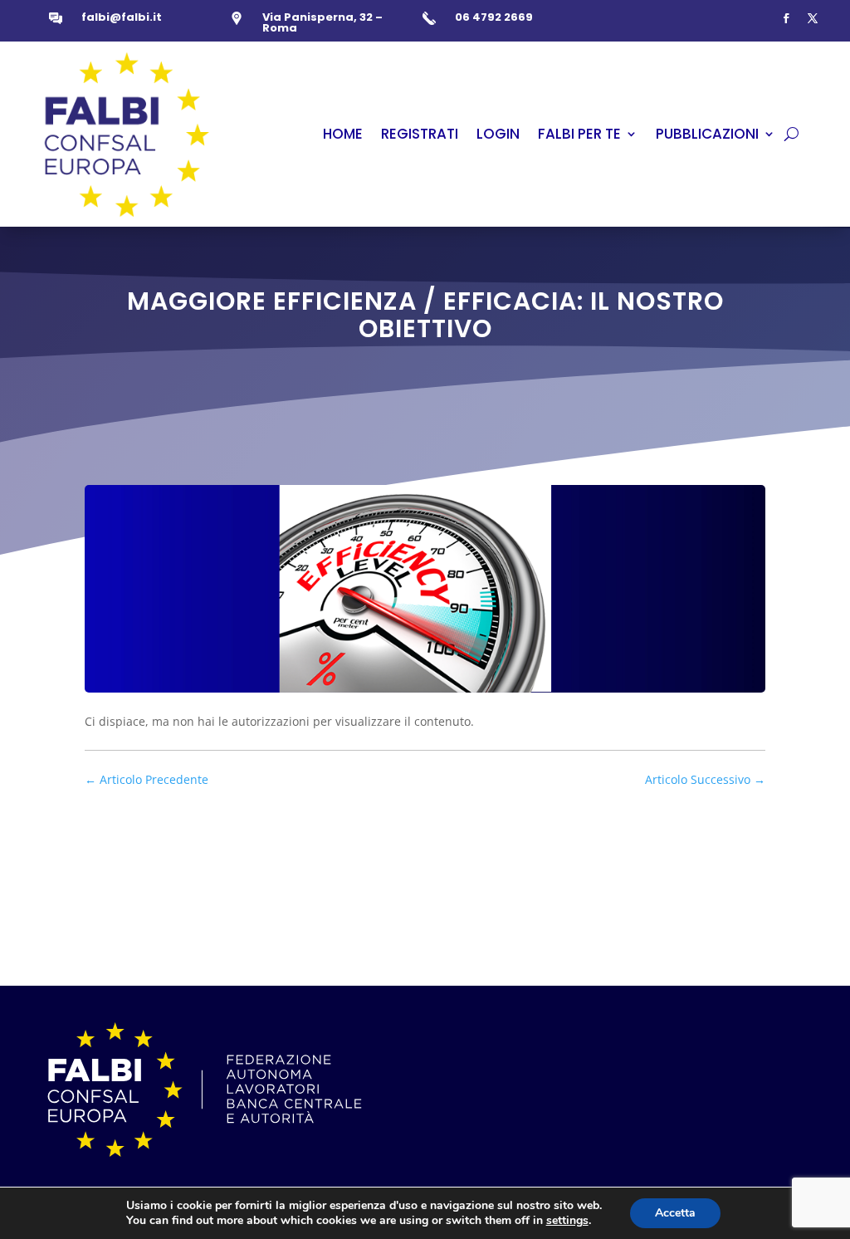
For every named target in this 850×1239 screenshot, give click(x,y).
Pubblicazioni (707, 134)
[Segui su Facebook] (786, 18)
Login (498, 134)
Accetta (675, 1213)
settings (567, 1220)
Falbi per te (579, 134)
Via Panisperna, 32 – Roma (322, 22)
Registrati (419, 134)
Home (343, 134)
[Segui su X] (813, 18)
